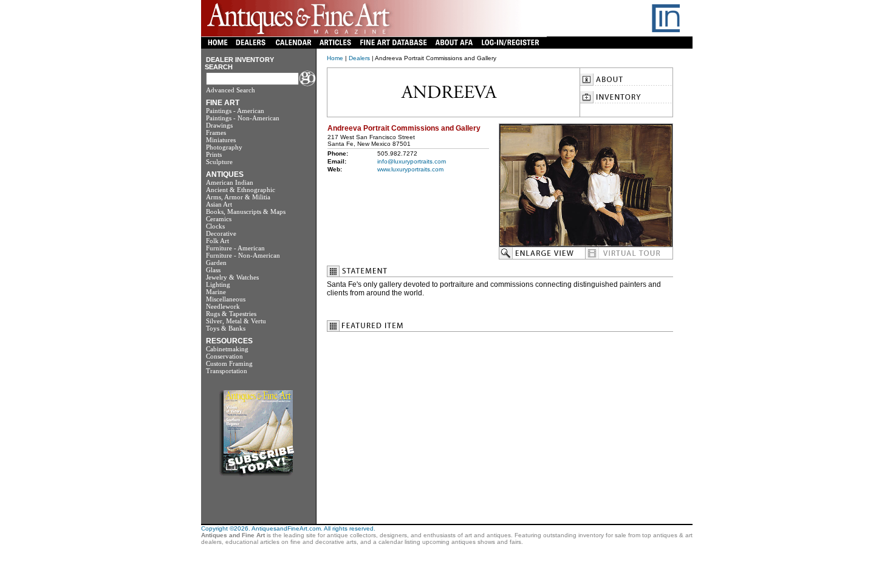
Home (335, 58)
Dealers (359, 58)
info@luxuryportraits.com (411, 161)
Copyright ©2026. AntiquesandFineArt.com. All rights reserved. (288, 528)
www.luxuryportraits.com (410, 169)
